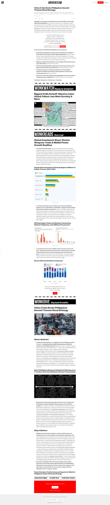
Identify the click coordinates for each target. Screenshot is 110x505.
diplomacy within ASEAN (55, 456)
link (49, 164)
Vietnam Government (55, 126)
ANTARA (67, 126)
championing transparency (58, 414)
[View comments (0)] (39, 18)
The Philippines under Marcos (58, 409)
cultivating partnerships (42, 414)
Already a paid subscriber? (55, 490)
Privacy (55, 496)
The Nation (64, 126)
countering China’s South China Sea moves (54, 344)
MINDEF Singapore (47, 126)
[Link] (32, 96)
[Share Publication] (96, 2)
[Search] (93, 2)
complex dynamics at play (45, 459)
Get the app (60, 499)
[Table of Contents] (1, 252)
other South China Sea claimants (66, 447)
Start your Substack (52, 499)
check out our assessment (56, 75)
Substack (49, 502)
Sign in (106, 2)
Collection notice (64, 496)
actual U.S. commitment (51, 358)
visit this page (57, 43)
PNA (60, 126)
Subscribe (100, 2)
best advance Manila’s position (66, 351)
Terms (59, 496)
